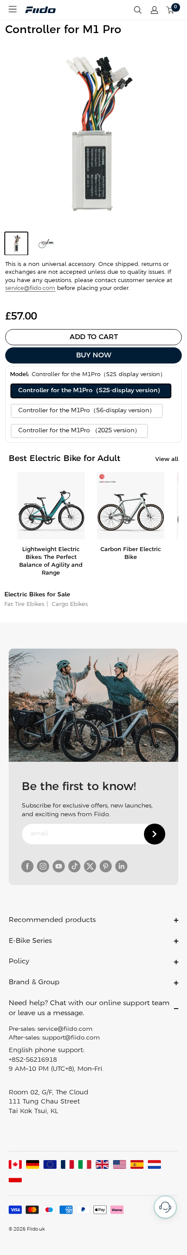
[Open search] (138, 10)
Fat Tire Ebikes (24, 604)
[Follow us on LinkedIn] (121, 866)
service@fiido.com (30, 288)
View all (166, 459)
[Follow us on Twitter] (90, 866)
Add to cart (94, 337)
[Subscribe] (154, 834)
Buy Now (93, 355)
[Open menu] (13, 9)
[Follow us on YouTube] (59, 866)
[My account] (154, 10)
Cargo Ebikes (69, 604)
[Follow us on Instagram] (43, 866)
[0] (170, 10)
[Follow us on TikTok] (74, 866)
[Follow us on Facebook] (27, 866)
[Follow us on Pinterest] (106, 866)
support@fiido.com (71, 1038)
